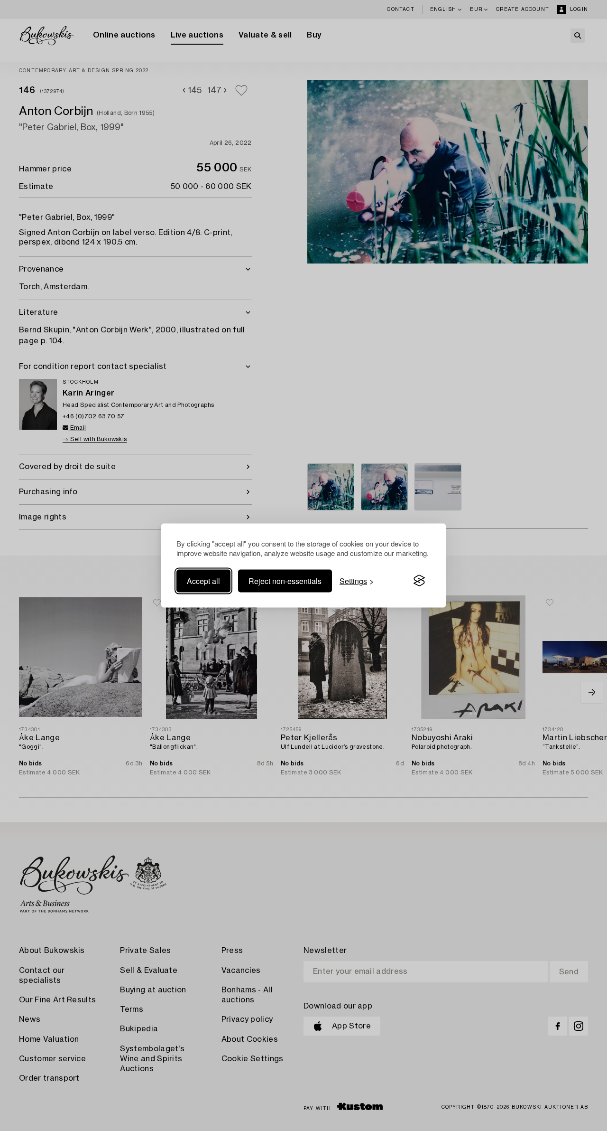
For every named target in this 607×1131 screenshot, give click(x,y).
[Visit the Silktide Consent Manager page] (419, 580)
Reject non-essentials (285, 580)
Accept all (203, 580)
